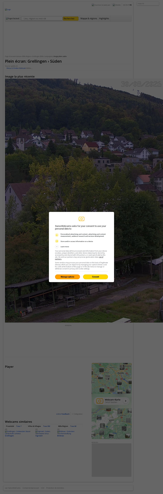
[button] (81, 246)
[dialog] (81, 247)
